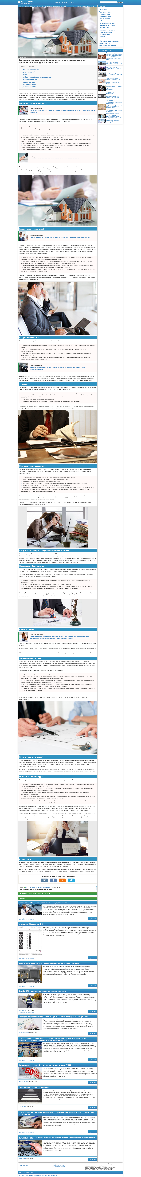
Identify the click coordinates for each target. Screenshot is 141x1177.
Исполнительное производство (26, 919)
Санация (25, 74)
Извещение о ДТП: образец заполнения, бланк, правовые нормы (44, 903)
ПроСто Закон (27, 2)
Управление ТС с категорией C (31, 924)
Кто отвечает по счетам (29, 84)
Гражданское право (105, 12)
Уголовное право (104, 34)
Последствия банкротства (30, 79)
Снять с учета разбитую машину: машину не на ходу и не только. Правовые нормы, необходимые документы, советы (57, 1138)
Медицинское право (105, 32)
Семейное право (104, 27)
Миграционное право (105, 22)
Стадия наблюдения (28, 72)
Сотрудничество (56, 1164)
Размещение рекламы (58, 1165)
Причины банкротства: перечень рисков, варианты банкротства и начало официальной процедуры (60, 237)
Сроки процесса (27, 81)
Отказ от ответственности (49, 1175)
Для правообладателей (58, 1166)
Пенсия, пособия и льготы (107, 25)
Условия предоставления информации (30, 1175)
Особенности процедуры (29, 86)
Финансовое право (105, 16)
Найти (120, 2)
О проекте (63, 2)
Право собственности (105, 40)
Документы (102, 11)
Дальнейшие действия (29, 82)
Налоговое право (104, 18)
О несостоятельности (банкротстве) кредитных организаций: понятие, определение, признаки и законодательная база (58, 368)
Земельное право (104, 38)
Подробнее (92, 919)
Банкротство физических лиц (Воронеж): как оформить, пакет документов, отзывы (55, 158)
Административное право (107, 23)
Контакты (71, 2)
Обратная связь (23, 1165)
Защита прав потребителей (107, 45)
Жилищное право (104, 14)
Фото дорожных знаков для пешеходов (34, 1087)
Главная (57, 2)
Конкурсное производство (30, 76)
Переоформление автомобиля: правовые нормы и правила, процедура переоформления (53, 1017)
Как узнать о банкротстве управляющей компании (37, 77)
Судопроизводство (105, 43)
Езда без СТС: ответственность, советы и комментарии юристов (43, 991)
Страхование (103, 9)
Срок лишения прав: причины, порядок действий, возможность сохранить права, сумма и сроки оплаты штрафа (56, 1113)
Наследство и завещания (107, 30)
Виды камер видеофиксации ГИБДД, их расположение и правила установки (49, 963)
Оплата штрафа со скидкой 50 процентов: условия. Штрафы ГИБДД (45, 1065)
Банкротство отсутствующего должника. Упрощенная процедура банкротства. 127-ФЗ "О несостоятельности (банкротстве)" (62, 111)
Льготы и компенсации (106, 29)
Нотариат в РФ (103, 36)
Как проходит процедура (29, 71)
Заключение (26, 88)
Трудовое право (104, 20)
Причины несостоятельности (31, 69)
